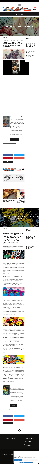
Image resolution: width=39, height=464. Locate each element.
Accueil (4, 37)
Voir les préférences (34, 460)
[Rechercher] (35, 1)
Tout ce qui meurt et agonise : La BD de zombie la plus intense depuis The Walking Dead (30, 45)
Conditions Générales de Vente (28, 442)
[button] (37, 452)
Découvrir (14, 139)
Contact (10, 441)
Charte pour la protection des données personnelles (26, 462)
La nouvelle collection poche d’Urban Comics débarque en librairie (16, 201)
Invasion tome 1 (6, 409)
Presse (10, 442)
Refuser (26, 460)
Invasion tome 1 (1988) (13, 409)
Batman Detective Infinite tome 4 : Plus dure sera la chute (8, 178)
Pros (10, 444)
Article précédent (8, 175)
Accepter (18, 460)
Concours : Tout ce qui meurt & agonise (30, 56)
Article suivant (19, 175)
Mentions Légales (28, 441)
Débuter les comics (19, 14)
